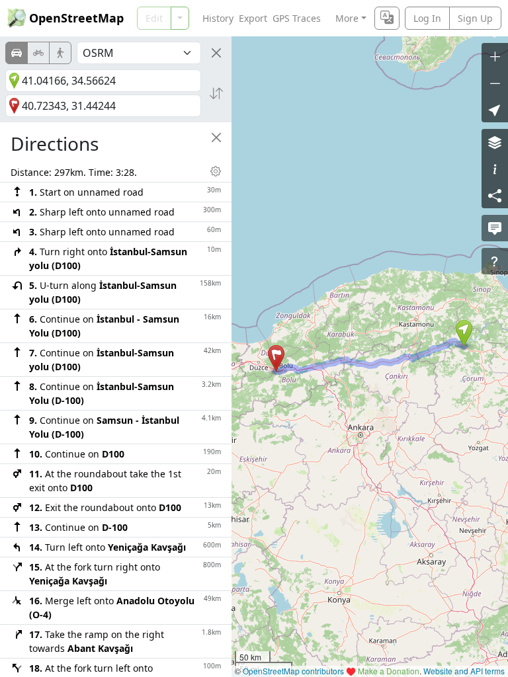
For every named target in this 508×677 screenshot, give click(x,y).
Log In (427, 18)
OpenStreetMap (76, 18)
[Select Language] (387, 18)
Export (253, 18)
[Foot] (60, 53)
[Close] (216, 53)
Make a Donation (388, 670)
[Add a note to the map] (495, 228)
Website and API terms (464, 670)
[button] (464, 333)
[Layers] (495, 142)
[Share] (495, 195)
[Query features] (495, 261)
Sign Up (475, 18)
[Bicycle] (38, 53)
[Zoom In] (495, 56)
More (347, 18)
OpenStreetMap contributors (293, 670)
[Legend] (495, 168)
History (217, 18)
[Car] (16, 53)
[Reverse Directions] (216, 93)
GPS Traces (297, 18)
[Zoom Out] (495, 82)
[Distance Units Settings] (216, 171)
